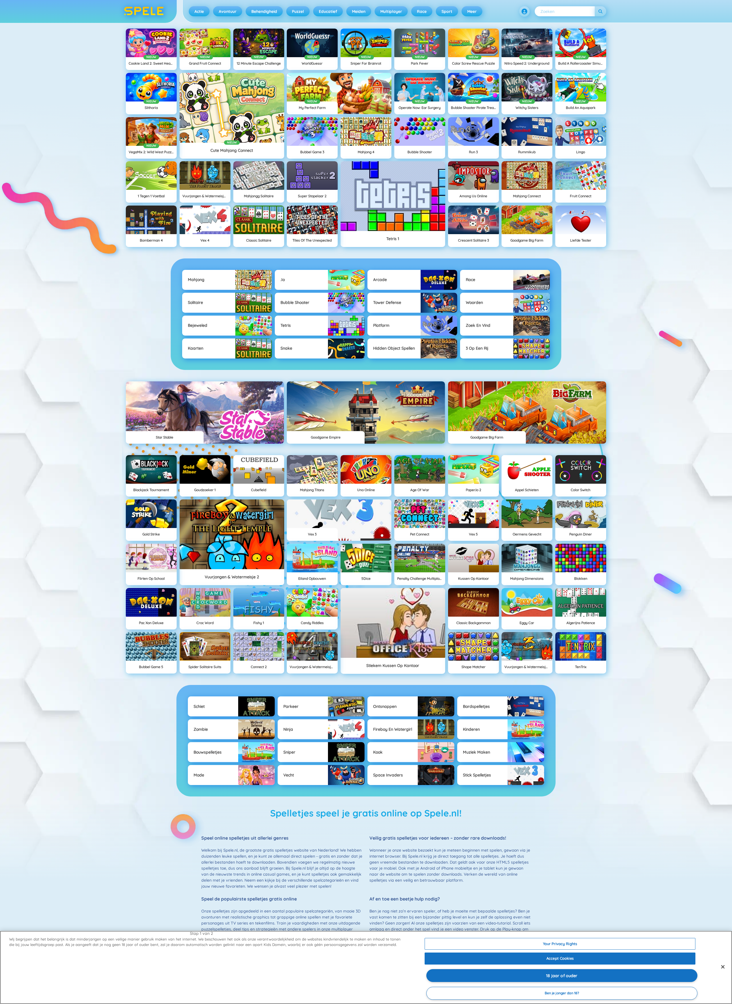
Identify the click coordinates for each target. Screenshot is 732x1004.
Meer (472, 11)
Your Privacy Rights (560, 943)
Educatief (328, 11)
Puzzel (298, 11)
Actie (199, 11)
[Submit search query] (600, 11)
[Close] (723, 967)
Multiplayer (391, 11)
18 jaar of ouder (561, 975)
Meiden (358, 11)
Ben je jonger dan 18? (562, 993)
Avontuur (227, 11)
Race (422, 11)
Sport (446, 11)
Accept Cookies (560, 958)
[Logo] (143, 11)
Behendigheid (264, 11)
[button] (524, 11)
